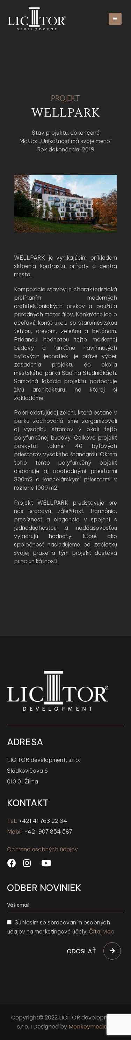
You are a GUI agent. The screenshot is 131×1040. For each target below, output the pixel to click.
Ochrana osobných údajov (42, 849)
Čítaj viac (101, 931)
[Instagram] (27, 863)
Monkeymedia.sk (91, 1027)
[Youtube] (46, 863)
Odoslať (81, 951)
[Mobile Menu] (115, 19)
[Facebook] (11, 863)
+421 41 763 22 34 (43, 820)
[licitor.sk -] (36, 19)
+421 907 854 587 (48, 831)
